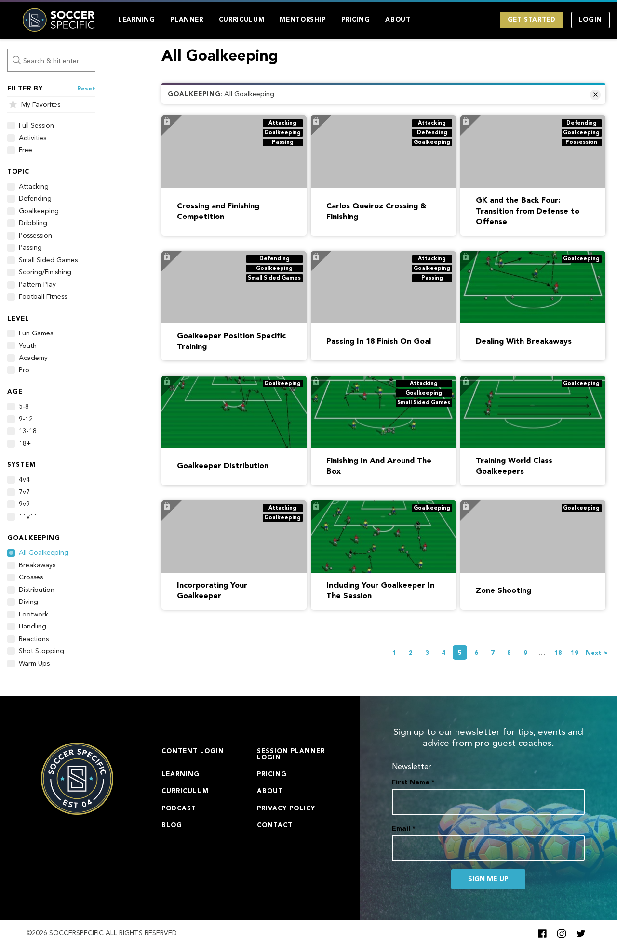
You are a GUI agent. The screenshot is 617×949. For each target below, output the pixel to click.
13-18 (28, 431)
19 (574, 653)
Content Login (192, 751)
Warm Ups (34, 663)
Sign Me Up (488, 879)
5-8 (24, 406)
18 (558, 653)
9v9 (24, 504)
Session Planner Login (291, 754)
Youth (28, 346)
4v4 (24, 479)
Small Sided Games (48, 260)
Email (404, 828)
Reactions (34, 639)
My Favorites (40, 105)
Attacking (34, 186)
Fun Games (36, 333)
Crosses (31, 577)
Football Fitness (43, 297)
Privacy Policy (286, 809)
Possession (35, 235)
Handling (32, 626)
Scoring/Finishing (45, 272)
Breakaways (37, 565)
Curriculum (242, 20)
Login (590, 20)
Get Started (532, 20)
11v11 (28, 516)
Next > (597, 653)
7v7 (24, 492)
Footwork (33, 614)
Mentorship (303, 20)
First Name (413, 782)
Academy (33, 358)
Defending (35, 198)
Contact (275, 825)
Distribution (36, 590)
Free (25, 150)
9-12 (26, 419)
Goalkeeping (39, 211)
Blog (171, 825)
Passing (30, 247)
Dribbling (33, 223)
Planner (186, 20)
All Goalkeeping (43, 553)
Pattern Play (37, 285)
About (397, 20)
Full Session (36, 125)
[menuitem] (136, 20)
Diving (28, 602)
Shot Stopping (41, 651)
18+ (25, 443)
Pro (24, 370)
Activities (32, 138)
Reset (86, 89)
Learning (136, 20)
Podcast (178, 809)
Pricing (355, 20)
